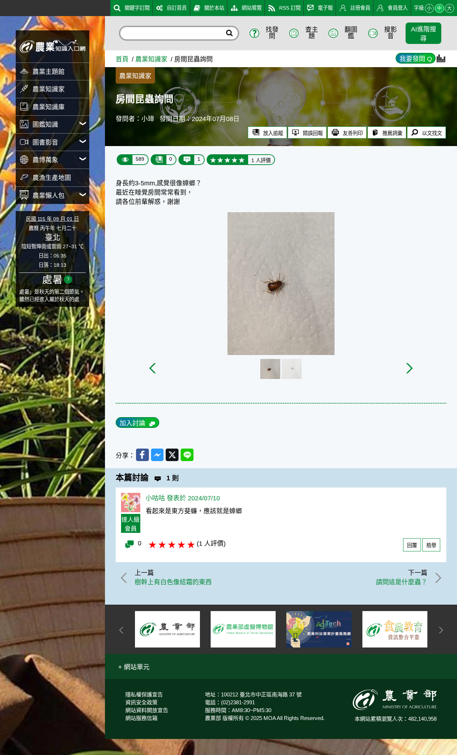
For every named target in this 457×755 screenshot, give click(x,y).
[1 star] (213, 159)
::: (2, 6)
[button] (134, 666)
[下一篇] (437, 578)
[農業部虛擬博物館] (243, 629)
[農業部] (167, 629)
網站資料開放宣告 (146, 710)
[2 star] (220, 159)
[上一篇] (125, 578)
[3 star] (227, 159)
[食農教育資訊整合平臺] (394, 629)
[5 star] (241, 159)
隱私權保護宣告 (144, 694)
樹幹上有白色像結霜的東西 (173, 582)
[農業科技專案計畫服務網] (318, 629)
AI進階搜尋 (423, 34)
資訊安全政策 (141, 702)
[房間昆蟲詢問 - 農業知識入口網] (52, 46)
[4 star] (234, 159)
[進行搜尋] (229, 33)
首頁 (122, 59)
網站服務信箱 (141, 718)
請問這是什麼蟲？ (401, 582)
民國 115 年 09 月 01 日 (52, 219)
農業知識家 (151, 59)
